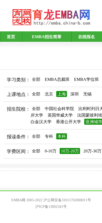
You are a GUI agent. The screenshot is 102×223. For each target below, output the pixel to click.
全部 (36, 79)
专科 (49, 136)
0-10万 (50, 151)
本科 (62, 136)
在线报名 (86, 37)
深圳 (74, 94)
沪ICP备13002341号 (51, 207)
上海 (62, 94)
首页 (11, 37)
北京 (49, 94)
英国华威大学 (60, 115)
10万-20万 (70, 151)
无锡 (87, 94)
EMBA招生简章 (46, 37)
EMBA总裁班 (57, 79)
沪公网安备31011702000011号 (67, 200)
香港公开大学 (68, 121)
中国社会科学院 (59, 108)
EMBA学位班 (86, 79)
